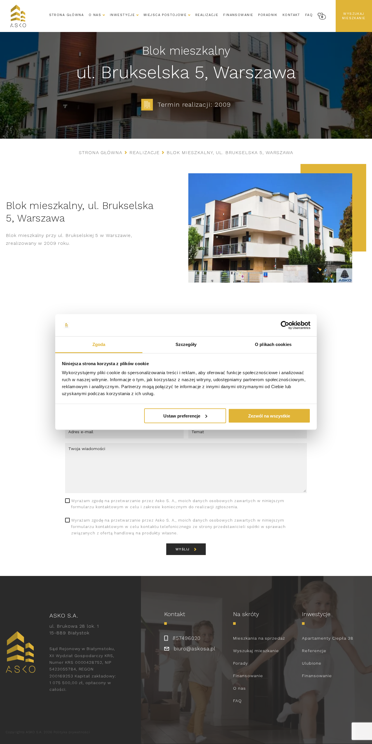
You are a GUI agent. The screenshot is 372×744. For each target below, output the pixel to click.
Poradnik (267, 15)
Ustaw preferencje (181, 415)
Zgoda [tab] (98, 344)
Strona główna (66, 15)
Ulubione (311, 663)
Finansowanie (238, 15)
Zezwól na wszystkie (269, 415)
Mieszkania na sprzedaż (259, 638)
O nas (239, 688)
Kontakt (291, 15)
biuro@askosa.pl (194, 649)
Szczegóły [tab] (186, 344)
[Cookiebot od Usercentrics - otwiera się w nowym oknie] (285, 325)
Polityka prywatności (71, 732)
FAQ (309, 15)
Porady (240, 663)
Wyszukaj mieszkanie (353, 16)
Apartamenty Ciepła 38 (327, 638)
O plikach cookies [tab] (273, 344)
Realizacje (206, 15)
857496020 (187, 638)
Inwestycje (122, 15)
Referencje (314, 650)
